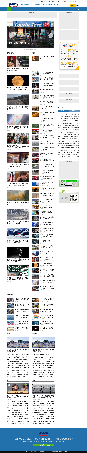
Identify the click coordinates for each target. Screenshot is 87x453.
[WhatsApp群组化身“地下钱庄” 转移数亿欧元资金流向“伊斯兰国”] (35, 212)
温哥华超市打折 (36, 5)
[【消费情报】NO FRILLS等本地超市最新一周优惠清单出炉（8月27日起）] (35, 317)
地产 (16, 9)
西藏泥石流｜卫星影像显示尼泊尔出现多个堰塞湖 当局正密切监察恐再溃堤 (47, 126)
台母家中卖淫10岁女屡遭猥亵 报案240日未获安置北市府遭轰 (18, 260)
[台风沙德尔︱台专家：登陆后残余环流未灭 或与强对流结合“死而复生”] (18, 99)
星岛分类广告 (63, 1)
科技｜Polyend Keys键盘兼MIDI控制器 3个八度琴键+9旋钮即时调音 (47, 143)
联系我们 (46, 451)
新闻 (13, 9)
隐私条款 (35, 451)
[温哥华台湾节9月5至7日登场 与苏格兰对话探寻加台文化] (10, 311)
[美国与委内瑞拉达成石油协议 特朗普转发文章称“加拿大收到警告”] (35, 137)
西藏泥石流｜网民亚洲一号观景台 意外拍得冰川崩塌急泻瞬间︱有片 (18, 241)
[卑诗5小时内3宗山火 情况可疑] (35, 58)
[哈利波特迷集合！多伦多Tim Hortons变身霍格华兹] (35, 311)
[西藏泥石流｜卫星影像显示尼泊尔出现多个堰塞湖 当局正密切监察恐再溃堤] (35, 126)
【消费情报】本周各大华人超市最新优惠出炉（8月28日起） (22, 329)
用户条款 (31, 451)
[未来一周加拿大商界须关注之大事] (35, 91)
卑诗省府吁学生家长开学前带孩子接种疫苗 (42, 376)
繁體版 (74, 9)
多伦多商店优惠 (47, 5)
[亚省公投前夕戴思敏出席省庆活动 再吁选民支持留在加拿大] (35, 85)
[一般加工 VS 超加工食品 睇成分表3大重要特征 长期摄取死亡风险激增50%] (35, 288)
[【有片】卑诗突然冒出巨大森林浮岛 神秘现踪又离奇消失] (10, 317)
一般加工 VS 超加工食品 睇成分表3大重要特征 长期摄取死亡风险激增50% (47, 288)
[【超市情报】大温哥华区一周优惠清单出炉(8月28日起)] (35, 300)
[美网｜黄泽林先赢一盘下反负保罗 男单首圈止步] (18, 388)
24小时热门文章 (63, 110)
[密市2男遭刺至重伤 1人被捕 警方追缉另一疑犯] (35, 241)
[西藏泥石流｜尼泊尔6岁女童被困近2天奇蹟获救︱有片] (35, 270)
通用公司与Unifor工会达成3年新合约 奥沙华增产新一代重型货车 (47, 201)
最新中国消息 (11, 53)
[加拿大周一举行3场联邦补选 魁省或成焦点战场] (35, 218)
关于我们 (26, 451)
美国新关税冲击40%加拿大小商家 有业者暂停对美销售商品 (47, 166)
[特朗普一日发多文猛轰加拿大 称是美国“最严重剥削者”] (35, 73)
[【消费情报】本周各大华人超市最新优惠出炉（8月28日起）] (10, 328)
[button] (78, 9)
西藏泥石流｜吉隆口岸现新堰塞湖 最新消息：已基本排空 (18, 222)
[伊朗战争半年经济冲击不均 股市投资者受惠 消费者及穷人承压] (35, 224)
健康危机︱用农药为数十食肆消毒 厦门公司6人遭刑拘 (18, 128)
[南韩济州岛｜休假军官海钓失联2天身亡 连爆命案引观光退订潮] (35, 236)
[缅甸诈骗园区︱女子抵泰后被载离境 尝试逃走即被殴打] (18, 61)
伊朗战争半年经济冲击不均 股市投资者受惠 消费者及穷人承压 (47, 224)
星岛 (58, 1)
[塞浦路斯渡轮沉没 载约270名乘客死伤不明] (35, 253)
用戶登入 (73, 5)
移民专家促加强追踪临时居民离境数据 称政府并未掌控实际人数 (47, 230)
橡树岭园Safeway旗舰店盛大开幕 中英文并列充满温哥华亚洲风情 (47, 305)
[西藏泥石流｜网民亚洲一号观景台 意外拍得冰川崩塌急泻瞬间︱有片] (18, 233)
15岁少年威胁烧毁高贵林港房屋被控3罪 (16, 376)
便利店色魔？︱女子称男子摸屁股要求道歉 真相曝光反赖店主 (18, 146)
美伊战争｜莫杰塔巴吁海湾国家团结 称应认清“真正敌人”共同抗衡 (47, 97)
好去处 (33, 9)
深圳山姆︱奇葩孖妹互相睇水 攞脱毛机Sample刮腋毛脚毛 (18, 165)
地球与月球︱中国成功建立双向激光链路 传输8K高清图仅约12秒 (18, 88)
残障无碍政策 (41, 451)
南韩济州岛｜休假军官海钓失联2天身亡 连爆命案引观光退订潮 (47, 236)
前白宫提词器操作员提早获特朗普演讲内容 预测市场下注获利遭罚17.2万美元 (47, 160)
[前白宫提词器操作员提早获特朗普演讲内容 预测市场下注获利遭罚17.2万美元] (35, 160)
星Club (56, 5)
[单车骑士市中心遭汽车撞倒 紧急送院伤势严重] (35, 172)
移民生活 (21, 9)
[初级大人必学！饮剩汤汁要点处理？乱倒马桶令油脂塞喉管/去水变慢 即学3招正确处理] (35, 207)
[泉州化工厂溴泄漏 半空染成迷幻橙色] (18, 195)
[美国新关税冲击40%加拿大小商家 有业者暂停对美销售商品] (35, 166)
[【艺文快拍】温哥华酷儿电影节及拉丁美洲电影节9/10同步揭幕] (10, 300)
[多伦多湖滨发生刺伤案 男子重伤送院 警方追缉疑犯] (35, 178)
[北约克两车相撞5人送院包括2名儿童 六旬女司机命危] (35, 247)
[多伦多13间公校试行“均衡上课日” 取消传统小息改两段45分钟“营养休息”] (35, 79)
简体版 (71, 9)
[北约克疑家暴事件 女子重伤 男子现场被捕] (35, 149)
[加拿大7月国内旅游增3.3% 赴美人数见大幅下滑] (10, 305)
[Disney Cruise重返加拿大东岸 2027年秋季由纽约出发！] (10, 323)
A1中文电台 (75, 1)
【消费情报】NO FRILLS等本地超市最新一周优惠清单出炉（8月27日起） (47, 317)
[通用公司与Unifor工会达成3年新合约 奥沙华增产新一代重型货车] (35, 201)
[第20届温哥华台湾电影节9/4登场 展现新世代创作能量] (35, 323)
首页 (9, 9)
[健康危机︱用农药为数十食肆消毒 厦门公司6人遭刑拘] (18, 119)
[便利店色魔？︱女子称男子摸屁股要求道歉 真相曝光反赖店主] (18, 138)
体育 (25, 9)
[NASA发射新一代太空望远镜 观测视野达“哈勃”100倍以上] (35, 195)
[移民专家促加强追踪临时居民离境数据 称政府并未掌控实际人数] (35, 230)
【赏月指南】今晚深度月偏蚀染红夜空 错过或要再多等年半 (47, 329)
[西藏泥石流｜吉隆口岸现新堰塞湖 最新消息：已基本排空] (18, 214)
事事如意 (69, 1)
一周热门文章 (74, 110)
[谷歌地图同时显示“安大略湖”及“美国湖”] (35, 184)
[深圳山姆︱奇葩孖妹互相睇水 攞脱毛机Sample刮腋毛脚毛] (18, 157)
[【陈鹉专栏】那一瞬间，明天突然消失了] (35, 189)
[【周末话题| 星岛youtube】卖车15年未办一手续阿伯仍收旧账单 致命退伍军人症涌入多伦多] (35, 131)
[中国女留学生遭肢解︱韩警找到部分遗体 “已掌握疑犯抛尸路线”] (18, 176)
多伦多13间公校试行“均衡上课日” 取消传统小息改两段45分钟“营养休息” (47, 79)
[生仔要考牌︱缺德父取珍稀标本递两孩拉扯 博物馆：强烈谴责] (18, 270)
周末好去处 (10, 295)
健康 (29, 9)
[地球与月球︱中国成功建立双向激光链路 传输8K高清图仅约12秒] (18, 80)
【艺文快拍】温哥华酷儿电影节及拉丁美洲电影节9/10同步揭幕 (22, 300)
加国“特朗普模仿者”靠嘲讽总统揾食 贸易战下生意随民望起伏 (47, 103)
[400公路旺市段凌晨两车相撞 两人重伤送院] (35, 155)
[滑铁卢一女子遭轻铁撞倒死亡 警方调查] (35, 114)
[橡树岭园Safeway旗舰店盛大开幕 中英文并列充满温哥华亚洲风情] (35, 305)
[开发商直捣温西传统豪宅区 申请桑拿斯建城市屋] (18, 342)
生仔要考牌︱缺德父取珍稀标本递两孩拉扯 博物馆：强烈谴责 (18, 279)
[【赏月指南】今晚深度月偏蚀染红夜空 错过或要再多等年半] (35, 328)
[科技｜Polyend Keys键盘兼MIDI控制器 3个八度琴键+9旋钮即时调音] (35, 143)
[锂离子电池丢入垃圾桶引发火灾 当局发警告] (35, 108)
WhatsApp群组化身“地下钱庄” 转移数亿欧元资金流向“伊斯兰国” (47, 213)
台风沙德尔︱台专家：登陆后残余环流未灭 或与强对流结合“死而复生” (18, 108)
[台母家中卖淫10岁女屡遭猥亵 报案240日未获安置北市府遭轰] (18, 252)
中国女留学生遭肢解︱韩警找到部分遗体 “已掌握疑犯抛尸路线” (18, 184)
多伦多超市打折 (25, 5)
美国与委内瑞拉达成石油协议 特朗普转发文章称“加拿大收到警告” (47, 137)
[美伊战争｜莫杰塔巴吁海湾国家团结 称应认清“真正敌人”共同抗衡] (35, 97)
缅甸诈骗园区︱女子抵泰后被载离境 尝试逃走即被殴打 (18, 69)
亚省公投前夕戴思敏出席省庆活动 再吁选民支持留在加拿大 (47, 85)
